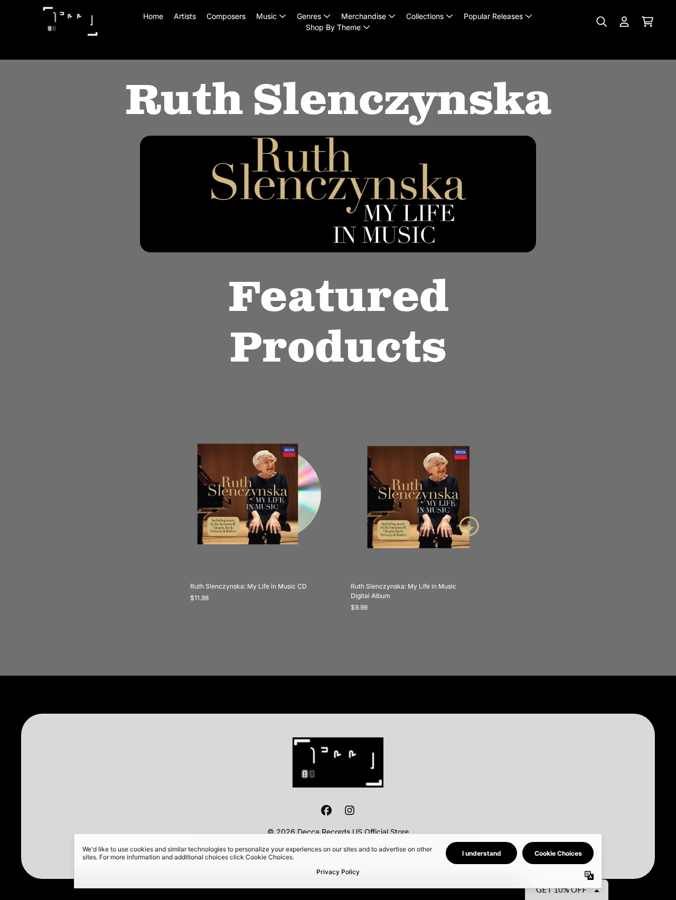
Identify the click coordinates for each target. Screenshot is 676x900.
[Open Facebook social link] (326, 810)
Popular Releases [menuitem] (493, 16)
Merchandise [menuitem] (363, 16)
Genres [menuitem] (309, 16)
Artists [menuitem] (185, 16)
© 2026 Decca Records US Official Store (338, 831)
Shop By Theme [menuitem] (333, 27)
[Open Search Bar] (601, 21)
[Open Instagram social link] (349, 810)
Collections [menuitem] (425, 16)
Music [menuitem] (266, 16)
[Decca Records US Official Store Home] (70, 21)
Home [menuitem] (153, 16)
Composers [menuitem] (226, 16)
